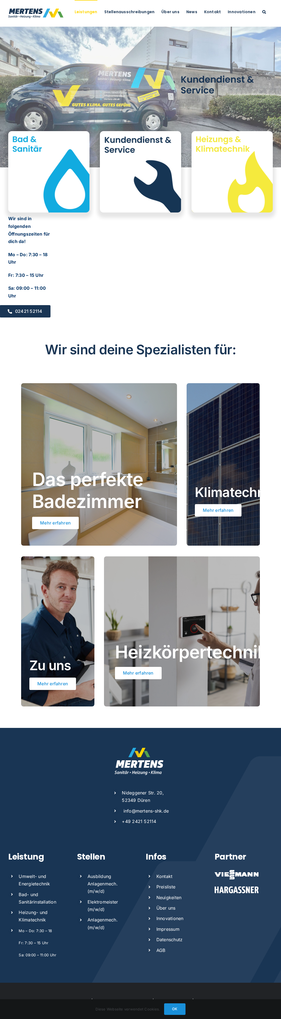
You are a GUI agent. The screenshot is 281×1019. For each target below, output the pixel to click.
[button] (264, 11)
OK (174, 1009)
